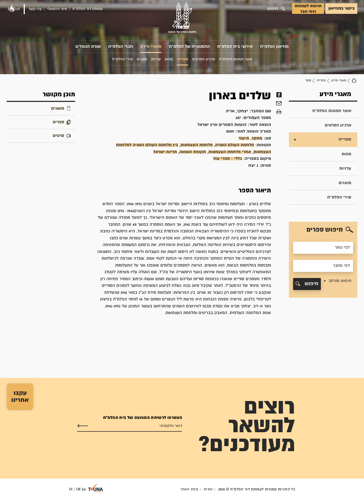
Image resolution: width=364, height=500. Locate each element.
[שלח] (82, 426)
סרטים (58, 135)
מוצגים (345, 183)
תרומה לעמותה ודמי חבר (308, 8)
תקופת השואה (192, 152)
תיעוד (243, 138)
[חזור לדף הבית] (354, 80)
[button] (337, 284)
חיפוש (310, 283)
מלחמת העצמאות (196, 145)
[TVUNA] (95, 488)
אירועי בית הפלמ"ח (235, 46)
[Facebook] (279, 94)
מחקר (257, 138)
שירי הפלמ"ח (339, 197)
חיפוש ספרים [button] (324, 229)
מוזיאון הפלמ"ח (274, 46)
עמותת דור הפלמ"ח (87, 8)
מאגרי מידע (150, 46)
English (14, 9)
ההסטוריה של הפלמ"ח (189, 46)
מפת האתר (189, 489)
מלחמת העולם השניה (234, 145)
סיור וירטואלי (57, 9)
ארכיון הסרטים (338, 125)
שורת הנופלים (88, 46)
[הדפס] (279, 112)
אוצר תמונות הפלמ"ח (331, 111)
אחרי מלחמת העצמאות (229, 152)
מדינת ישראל (165, 152)
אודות (208, 489)
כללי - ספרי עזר (227, 158)
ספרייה (321, 80)
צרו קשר (35, 9)
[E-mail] (279, 104)
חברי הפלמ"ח (120, 46)
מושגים (57, 108)
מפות (346, 154)
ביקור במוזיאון (341, 8)
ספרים (58, 122)
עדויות (345, 168)
